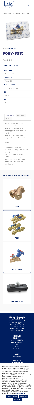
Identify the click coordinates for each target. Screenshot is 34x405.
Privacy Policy (21, 393)
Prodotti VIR (7, 13)
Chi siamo (17, 336)
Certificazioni (17, 342)
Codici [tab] (8, 119)
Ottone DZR (9, 74)
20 (8, 103)
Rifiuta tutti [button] (17, 399)
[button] (28, 19)
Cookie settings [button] (12, 396)
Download (17, 356)
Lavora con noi (17, 362)
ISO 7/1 (15, 88)
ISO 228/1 (8, 88)
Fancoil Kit (8, 81)
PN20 (7, 95)
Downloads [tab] (20, 115)
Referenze (17, 348)
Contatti (17, 360)
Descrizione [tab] (10, 115)
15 (5, 103)
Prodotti (17, 338)
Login (17, 354)
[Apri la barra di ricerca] (27, 5)
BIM (17, 344)
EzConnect (16, 13)
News (17, 346)
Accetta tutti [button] (23, 396)
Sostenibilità (17, 340)
